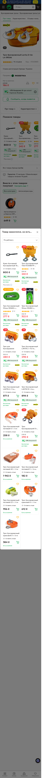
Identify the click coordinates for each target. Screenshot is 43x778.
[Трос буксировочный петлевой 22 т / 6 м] (11, 490)
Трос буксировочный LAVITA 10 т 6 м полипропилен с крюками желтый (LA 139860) (30, 388)
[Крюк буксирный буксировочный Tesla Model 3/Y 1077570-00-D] (11, 253)
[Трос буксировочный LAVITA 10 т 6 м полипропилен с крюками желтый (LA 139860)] (30, 377)
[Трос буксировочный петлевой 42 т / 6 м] (11, 457)
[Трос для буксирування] (11, 336)
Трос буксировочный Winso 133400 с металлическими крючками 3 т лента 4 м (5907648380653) (11, 307)
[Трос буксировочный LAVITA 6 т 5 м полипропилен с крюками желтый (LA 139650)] (11, 377)
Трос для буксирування (8, 348)
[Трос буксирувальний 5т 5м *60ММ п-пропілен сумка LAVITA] (30, 416)
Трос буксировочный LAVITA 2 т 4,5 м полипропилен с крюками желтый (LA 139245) (30, 348)
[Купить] (18, 272)
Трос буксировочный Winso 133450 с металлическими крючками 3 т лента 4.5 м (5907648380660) (30, 307)
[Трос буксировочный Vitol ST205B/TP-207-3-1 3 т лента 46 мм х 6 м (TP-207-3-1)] (30, 253)
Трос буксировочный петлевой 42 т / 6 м (11, 468)
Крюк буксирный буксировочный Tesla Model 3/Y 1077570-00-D (11, 265)
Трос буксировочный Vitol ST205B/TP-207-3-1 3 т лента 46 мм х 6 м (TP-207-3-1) (30, 265)
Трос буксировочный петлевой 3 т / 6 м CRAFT (30, 468)
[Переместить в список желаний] (18, 247)
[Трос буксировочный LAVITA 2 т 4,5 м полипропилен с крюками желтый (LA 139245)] (30, 336)
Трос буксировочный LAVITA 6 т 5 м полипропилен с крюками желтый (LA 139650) (11, 388)
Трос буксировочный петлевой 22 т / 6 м (11, 501)
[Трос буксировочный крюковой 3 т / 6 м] (11, 523)
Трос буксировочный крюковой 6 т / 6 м (30, 501)
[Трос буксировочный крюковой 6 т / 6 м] (30, 490)
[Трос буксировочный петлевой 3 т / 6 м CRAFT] (30, 457)
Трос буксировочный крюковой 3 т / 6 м (11, 534)
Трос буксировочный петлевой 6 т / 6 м (11, 428)
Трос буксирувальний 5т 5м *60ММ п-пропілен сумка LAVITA (29, 428)
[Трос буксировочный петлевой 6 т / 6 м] (11, 416)
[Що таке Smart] (17, 281)
